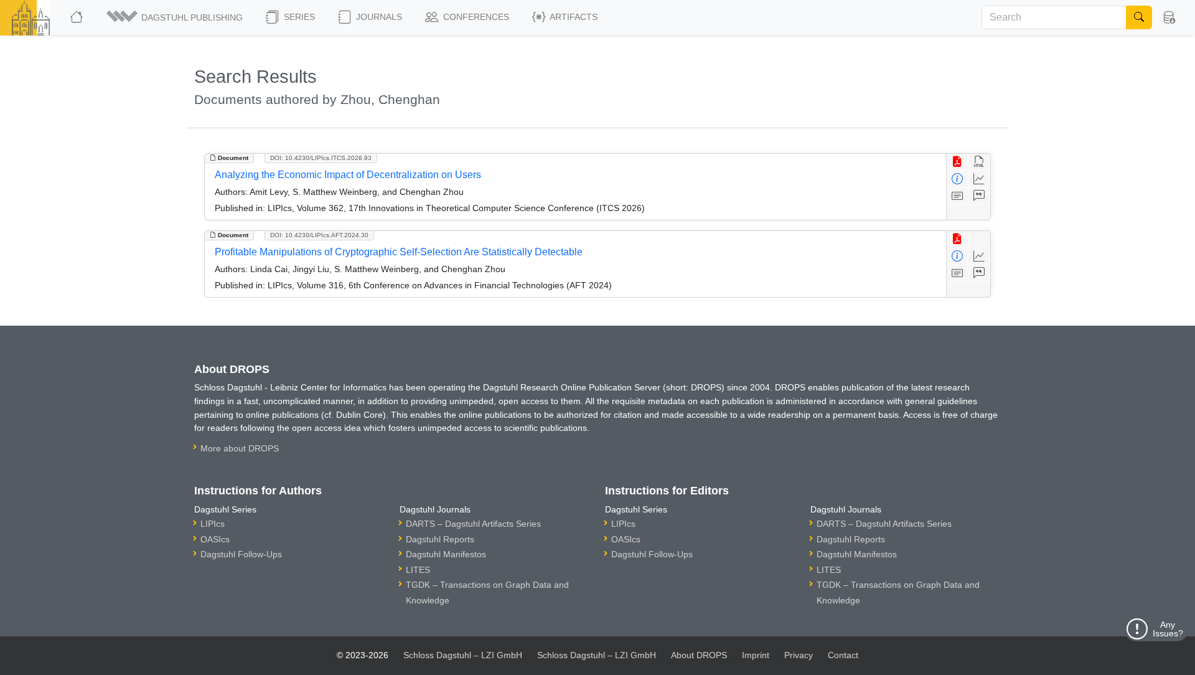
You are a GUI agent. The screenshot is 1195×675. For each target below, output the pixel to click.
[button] (175, 17)
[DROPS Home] (77, 17)
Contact (843, 655)
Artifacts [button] (573, 17)
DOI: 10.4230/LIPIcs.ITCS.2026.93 (321, 157)
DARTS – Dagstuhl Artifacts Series (473, 524)
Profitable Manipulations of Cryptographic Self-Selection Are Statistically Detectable (399, 252)
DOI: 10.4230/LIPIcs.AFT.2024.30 (319, 235)
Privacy (798, 655)
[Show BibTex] (979, 196)
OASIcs (215, 539)
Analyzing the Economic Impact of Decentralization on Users (348, 174)
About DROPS (699, 655)
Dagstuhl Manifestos (446, 554)
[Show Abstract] (957, 196)
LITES (418, 570)
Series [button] (298, 17)
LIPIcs (212, 524)
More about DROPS (239, 448)
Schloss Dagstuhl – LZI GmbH (462, 655)
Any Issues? (1168, 629)
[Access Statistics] (979, 179)
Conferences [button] (475, 17)
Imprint (755, 655)
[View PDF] (957, 162)
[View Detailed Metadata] (957, 179)
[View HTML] (979, 162)
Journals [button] (378, 17)
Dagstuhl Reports (440, 539)
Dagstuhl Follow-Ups (241, 554)
